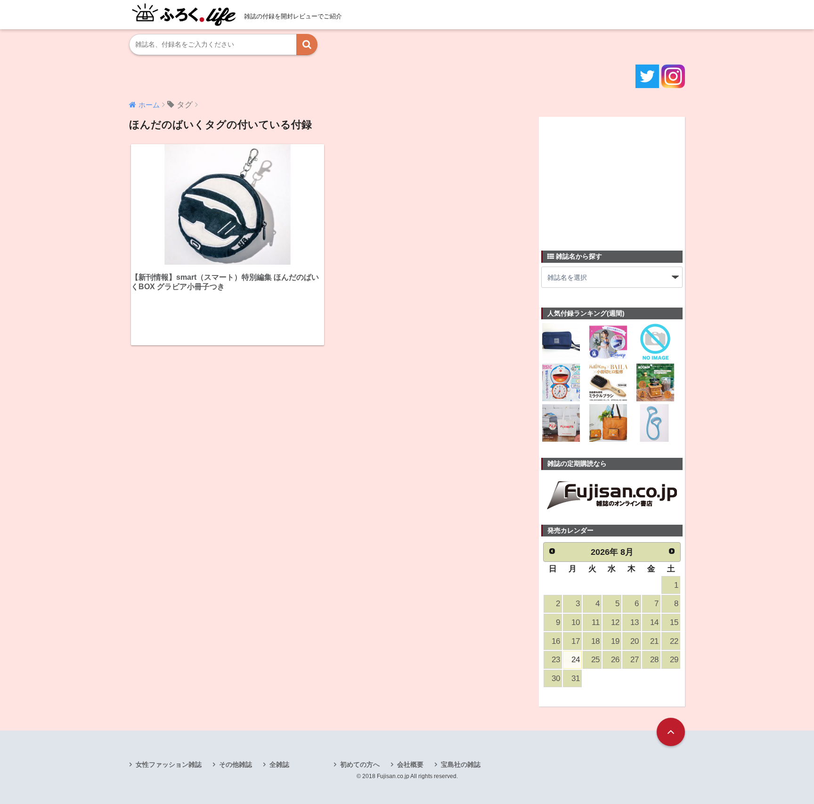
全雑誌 (279, 764)
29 (674, 659)
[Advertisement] (612, 178)
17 (575, 641)
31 (575, 678)
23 (556, 659)
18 (595, 641)
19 (615, 641)
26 (615, 659)
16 (556, 641)
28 (654, 659)
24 (575, 659)
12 (615, 622)
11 (596, 622)
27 (634, 659)
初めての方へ (360, 764)
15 (674, 622)
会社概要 (410, 764)
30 (556, 678)
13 (634, 622)
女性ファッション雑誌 (169, 764)
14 (654, 622)
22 (674, 641)
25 (595, 659)
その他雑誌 (235, 764)
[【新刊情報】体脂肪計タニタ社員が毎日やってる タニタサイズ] (655, 424)
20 (634, 641)
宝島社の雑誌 (460, 764)
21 (654, 641)
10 (575, 622)
